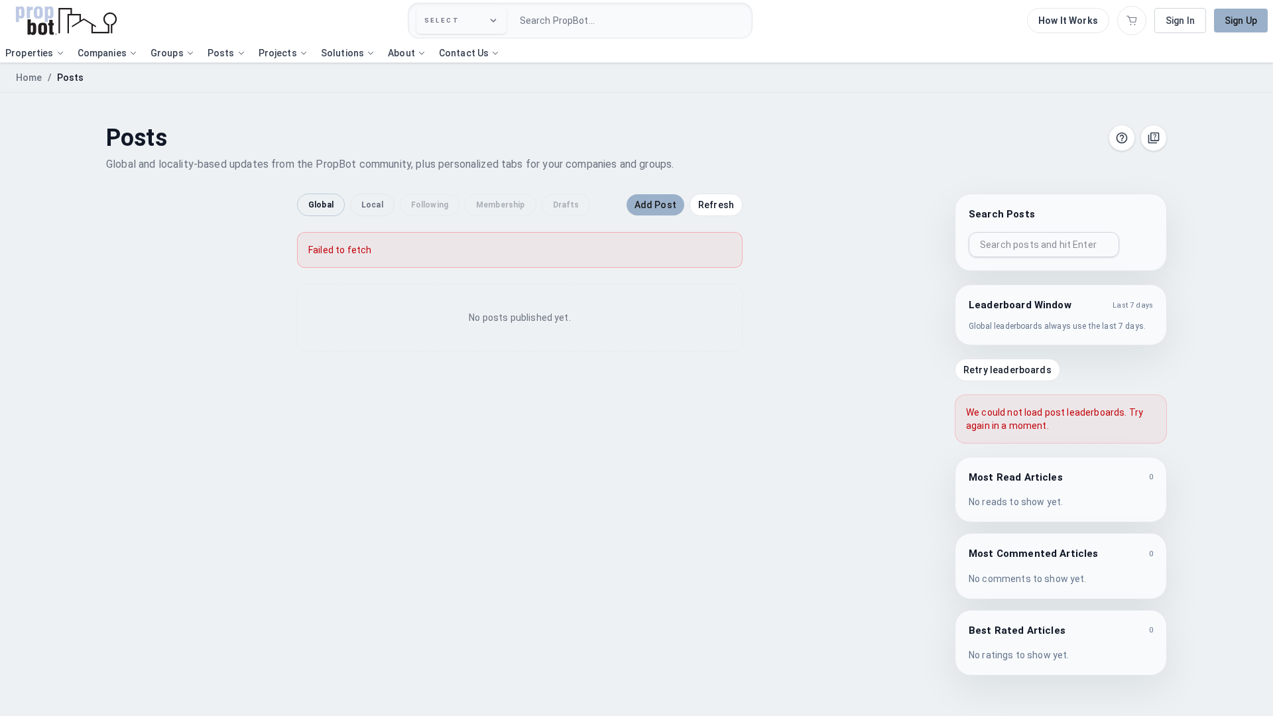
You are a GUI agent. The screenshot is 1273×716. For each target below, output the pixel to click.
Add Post (655, 205)
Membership (500, 204)
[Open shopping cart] (1131, 20)
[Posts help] (1122, 138)
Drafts (566, 204)
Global (320, 204)
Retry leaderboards (1007, 370)
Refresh (716, 205)
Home (29, 77)
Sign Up (1241, 20)
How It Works (1068, 20)
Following (429, 204)
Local (372, 204)
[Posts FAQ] (1153, 138)
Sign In (1180, 20)
